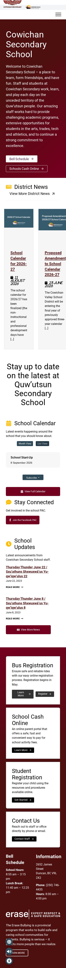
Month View (25, 443)
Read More (14, 587)
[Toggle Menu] (58, 14)
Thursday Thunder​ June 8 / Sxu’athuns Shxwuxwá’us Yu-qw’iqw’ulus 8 (27, 603)
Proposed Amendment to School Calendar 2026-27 (55, 263)
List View (42, 443)
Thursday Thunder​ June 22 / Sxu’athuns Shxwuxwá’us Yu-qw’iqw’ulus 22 (27, 571)
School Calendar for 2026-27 (18, 260)
